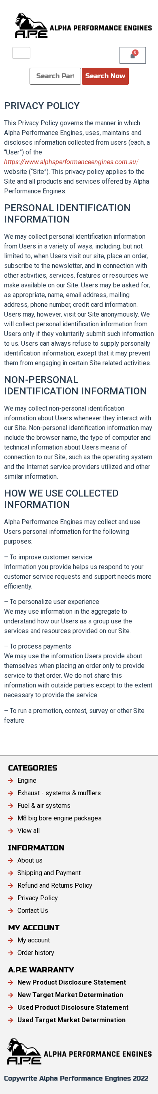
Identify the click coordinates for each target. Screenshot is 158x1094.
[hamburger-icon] (21, 53)
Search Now (105, 76)
